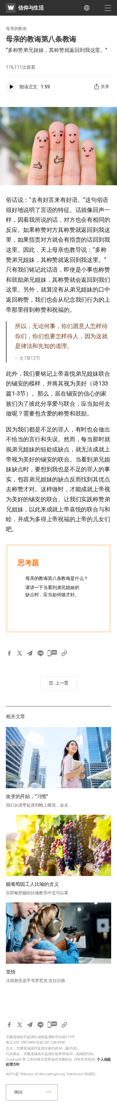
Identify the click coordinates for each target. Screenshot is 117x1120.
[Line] (40, 653)
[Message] (52, 653)
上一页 (62, 683)
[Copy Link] (64, 653)
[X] (19, 653)
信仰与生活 (31, 8)
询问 (18, 1092)
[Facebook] (9, 653)
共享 (105, 86)
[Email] (30, 653)
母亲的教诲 (16, 28)
